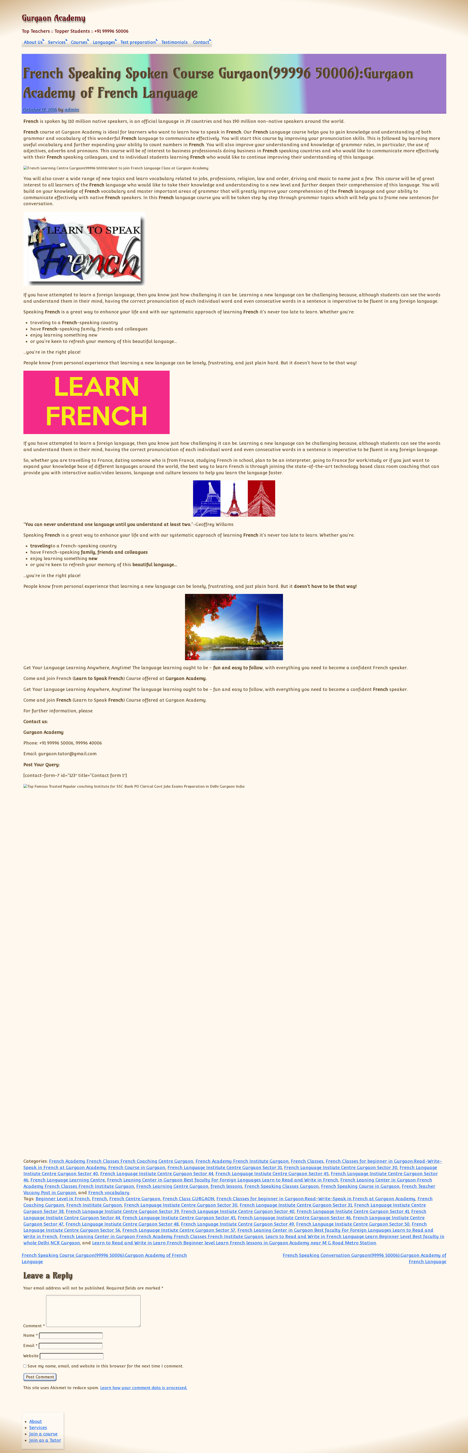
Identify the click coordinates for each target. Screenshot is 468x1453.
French (99, 1198)
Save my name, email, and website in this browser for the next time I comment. (105, 1366)
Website (31, 1355)
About (35, 1421)
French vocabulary (108, 1192)
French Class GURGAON (188, 1198)
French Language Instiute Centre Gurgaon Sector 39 (122, 1211)
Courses (79, 42)
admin (71, 109)
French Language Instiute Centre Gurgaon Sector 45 (272, 1173)
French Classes (307, 1161)
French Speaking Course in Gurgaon (360, 1186)
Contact (201, 42)
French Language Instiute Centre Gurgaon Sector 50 (353, 1224)
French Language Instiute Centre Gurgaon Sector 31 (296, 1205)
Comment (34, 1325)
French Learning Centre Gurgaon (172, 1186)
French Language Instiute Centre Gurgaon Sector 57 (178, 1230)
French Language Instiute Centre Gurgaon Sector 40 (237, 1211)
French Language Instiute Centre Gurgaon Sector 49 (237, 1224)
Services (57, 42)
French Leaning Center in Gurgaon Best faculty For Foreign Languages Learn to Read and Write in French (222, 1179)
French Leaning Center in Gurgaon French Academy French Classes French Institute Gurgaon (161, 1236)
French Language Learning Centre (67, 1179)
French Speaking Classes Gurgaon (281, 1186)
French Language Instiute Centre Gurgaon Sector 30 (340, 1167)
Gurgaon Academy (53, 17)
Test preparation (138, 42)
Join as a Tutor (45, 1440)
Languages (104, 42)
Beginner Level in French (63, 1198)
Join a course (43, 1433)
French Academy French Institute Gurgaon (242, 1161)
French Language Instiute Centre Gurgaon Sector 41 (353, 1211)
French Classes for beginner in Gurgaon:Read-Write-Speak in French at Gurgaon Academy (315, 1198)
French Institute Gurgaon (94, 1205)
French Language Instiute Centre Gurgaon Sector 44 (156, 1173)
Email (30, 1345)
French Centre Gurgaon (134, 1198)
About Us (33, 42)
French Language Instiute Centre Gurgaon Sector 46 (294, 1217)
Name (30, 1335)
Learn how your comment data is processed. (143, 1387)
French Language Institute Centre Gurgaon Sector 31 (224, 1167)
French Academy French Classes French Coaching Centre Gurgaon (121, 1161)
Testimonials (174, 42)
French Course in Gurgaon (136, 1167)
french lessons (226, 1186)
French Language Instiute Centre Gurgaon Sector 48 (122, 1224)
